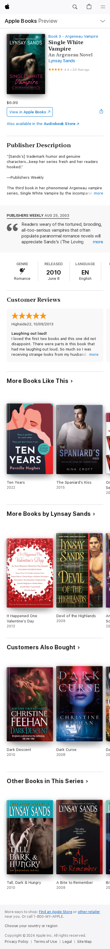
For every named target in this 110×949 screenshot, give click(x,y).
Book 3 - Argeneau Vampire (73, 36)
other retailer (89, 912)
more (98, 193)
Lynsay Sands (61, 60)
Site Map (84, 942)
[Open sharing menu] (101, 112)
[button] (75, 7)
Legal (67, 942)
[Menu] (103, 7)
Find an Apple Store (55, 912)
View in (27, 112)
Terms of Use (45, 942)
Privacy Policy (16, 942)
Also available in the (41, 124)
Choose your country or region (31, 926)
